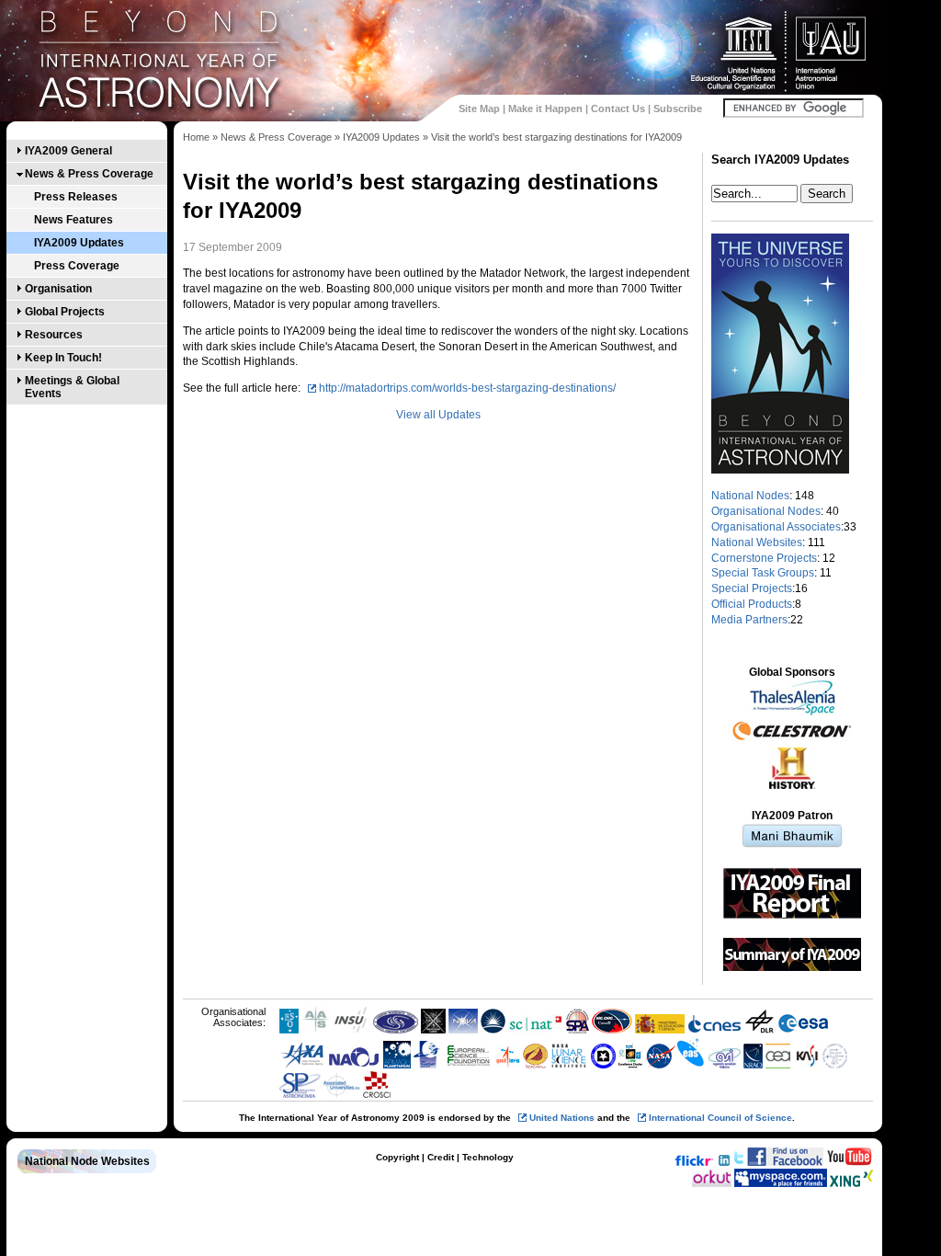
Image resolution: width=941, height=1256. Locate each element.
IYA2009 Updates (79, 242)
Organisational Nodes (766, 511)
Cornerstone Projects (764, 558)
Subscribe (677, 108)
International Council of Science (720, 1118)
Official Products (751, 604)
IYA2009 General (68, 150)
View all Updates (438, 414)
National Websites (756, 542)
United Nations (562, 1118)
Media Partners (749, 619)
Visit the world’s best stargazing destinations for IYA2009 (556, 137)
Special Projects (751, 588)
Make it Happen (545, 108)
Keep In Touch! (63, 357)
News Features (73, 219)
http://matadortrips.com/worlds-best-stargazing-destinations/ (467, 388)
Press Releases (76, 196)
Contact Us (618, 108)
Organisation (58, 288)
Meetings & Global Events (72, 387)
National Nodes (750, 495)
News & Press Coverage (89, 173)
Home (196, 137)
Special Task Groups (762, 572)
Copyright (397, 1157)
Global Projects (65, 311)
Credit (440, 1157)
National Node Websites (87, 1161)
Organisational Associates (776, 526)
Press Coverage (76, 265)
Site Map (479, 108)
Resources (54, 334)
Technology (488, 1157)
